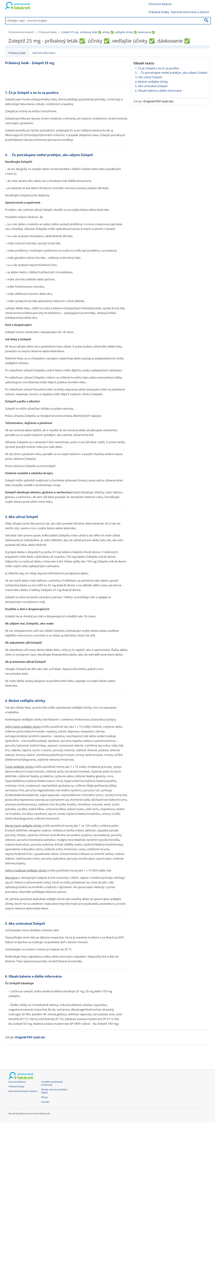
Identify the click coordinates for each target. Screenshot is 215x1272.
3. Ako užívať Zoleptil (148, 77)
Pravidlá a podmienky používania (52, 1083)
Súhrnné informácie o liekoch (190, 12)
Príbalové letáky (159, 12)
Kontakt (45, 1102)
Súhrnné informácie (43, 53)
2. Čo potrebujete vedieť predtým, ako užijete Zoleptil (171, 72)
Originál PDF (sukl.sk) (158, 101)
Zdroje (44, 1097)
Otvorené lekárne (160, 4)
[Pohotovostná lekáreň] (17, 6)
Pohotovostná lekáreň (21, 32)
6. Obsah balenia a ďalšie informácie (158, 90)
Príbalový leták (17, 53)
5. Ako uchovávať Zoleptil (151, 86)
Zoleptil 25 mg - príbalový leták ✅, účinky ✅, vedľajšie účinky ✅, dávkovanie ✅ (108, 32)
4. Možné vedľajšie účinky (151, 82)
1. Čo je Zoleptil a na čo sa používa (157, 68)
